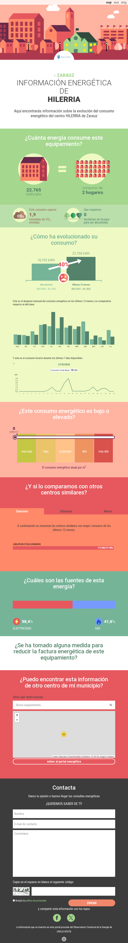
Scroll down (64, 939)
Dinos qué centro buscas (28, 697)
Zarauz (65, 75)
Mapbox (111, 756)
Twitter (71, 918)
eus (116, 2)
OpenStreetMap (75, 756)
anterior (14, 363)
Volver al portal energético (64, 761)
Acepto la (30, 900)
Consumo (22, 511)
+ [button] (17, 715)
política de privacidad (35, 900)
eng (123, 2)
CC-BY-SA (95, 756)
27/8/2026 (64, 364)
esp (109, 2)
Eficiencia (66, 511)
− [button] (17, 720)
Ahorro (108, 511)
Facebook (57, 918)
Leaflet (55, 756)
